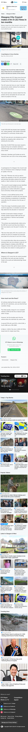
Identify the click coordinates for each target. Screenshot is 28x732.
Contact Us (3, 718)
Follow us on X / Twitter (9, 703)
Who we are (3, 716)
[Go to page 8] (18, 389)
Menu (5, 2)
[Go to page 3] (12, 389)
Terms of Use (11, 716)
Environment (5, 360)
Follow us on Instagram (9, 712)
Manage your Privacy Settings (9, 722)
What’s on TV (5, 700)
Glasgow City (13, 360)
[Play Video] (14, 40)
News (2, 13)
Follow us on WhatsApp (9, 709)
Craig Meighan (5, 54)
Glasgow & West (10, 13)
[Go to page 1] (10, 389)
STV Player (4, 697)
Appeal (16, 700)
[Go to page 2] (11, 389)
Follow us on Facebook (9, 706)
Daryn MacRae (15, 54)
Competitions (18, 697)
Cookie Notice (10, 718)
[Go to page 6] (16, 389)
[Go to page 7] (17, 389)
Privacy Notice (18, 716)
